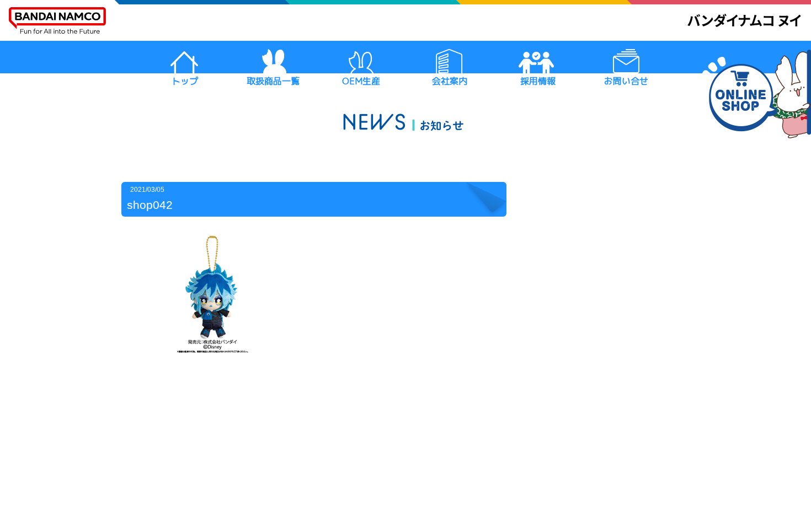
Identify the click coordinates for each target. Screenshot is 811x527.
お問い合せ (626, 81)
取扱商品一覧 (273, 81)
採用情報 (538, 81)
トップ (185, 81)
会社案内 (449, 81)
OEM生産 (361, 81)
